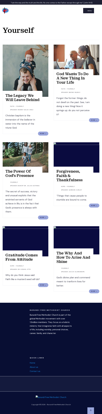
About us (34, 367)
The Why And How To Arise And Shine (73, 257)
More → (43, 133)
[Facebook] (37, 383)
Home (32, 363)
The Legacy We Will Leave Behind (22, 97)
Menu (89, 11)
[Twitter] (44, 383)
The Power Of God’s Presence (19, 173)
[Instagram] (51, 383)
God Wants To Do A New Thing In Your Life (72, 78)
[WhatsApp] (57, 383)
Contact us (35, 371)
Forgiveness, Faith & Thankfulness (69, 175)
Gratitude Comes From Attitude (21, 257)
